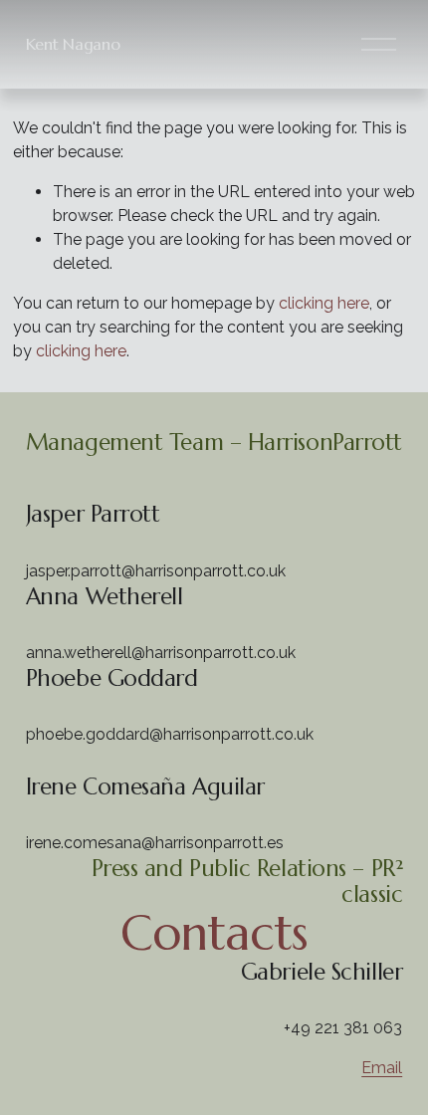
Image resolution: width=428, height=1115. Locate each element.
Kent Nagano (72, 44)
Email (381, 1067)
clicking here (324, 303)
